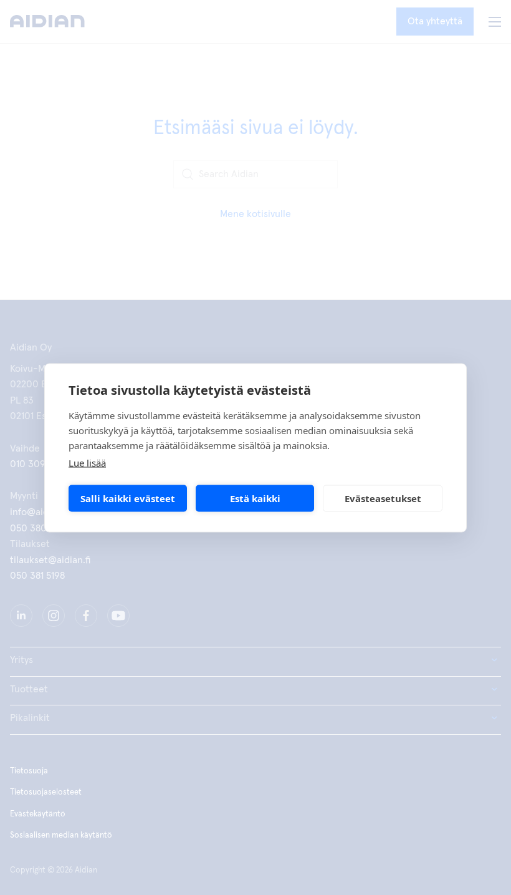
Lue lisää (87, 462)
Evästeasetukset (383, 498)
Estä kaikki (255, 498)
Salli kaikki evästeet (127, 498)
